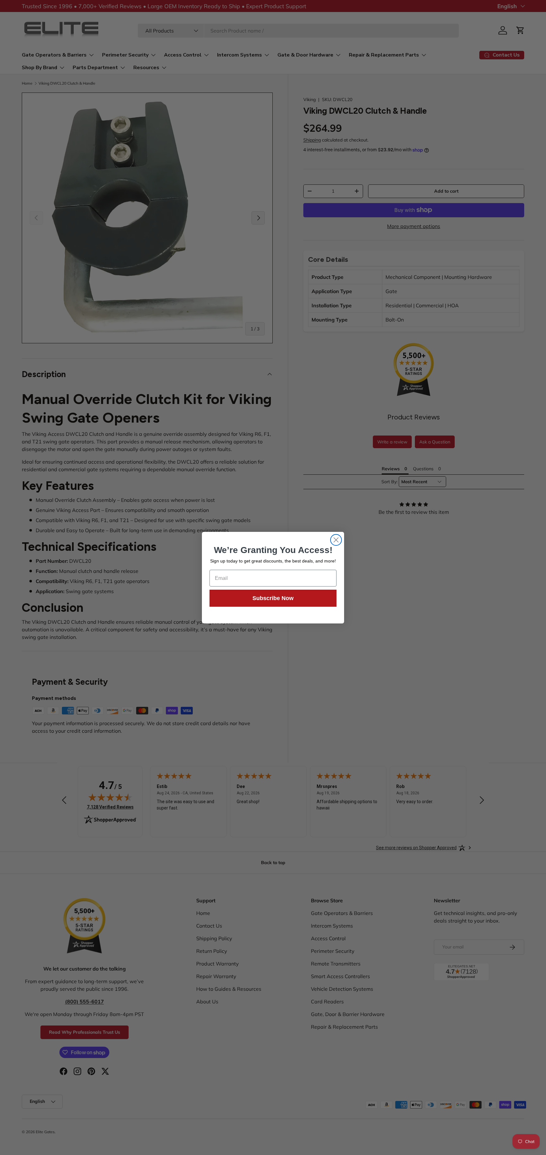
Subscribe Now (273, 598)
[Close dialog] (336, 539)
